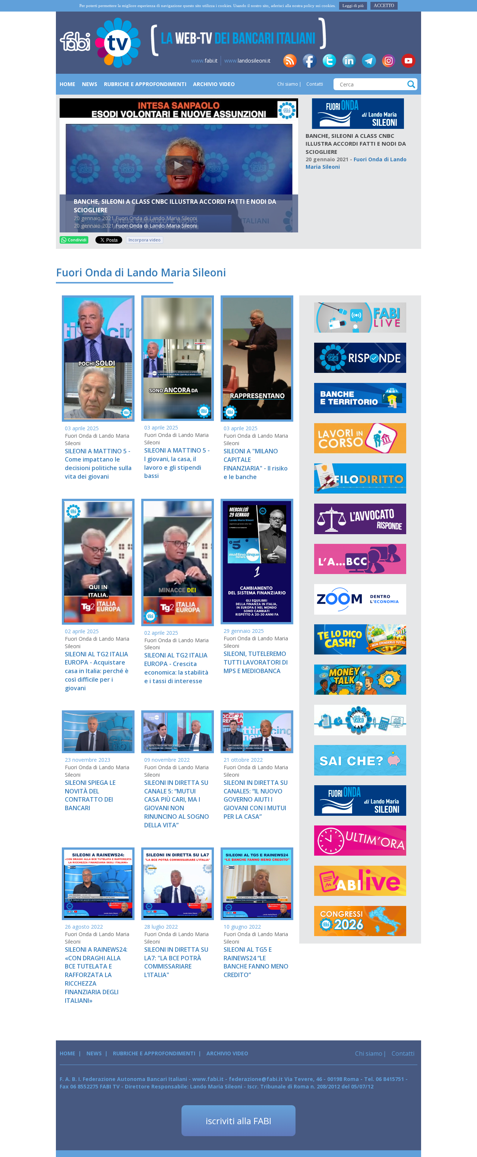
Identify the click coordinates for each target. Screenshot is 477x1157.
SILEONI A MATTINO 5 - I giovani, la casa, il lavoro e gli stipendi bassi (177, 463)
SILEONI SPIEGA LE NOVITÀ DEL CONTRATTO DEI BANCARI (90, 795)
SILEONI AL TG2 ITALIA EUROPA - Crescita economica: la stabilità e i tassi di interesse (176, 668)
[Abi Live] (360, 881)
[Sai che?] (360, 760)
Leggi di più (353, 5)
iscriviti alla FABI (238, 1121)
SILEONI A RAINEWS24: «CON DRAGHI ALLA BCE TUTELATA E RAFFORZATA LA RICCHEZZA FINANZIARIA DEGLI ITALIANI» (96, 975)
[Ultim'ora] (360, 840)
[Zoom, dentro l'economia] (360, 599)
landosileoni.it (247, 60)
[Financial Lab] (360, 720)
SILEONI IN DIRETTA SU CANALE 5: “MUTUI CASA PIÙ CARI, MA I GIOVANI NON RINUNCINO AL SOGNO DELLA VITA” (176, 804)
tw (329, 61)
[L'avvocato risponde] (360, 519)
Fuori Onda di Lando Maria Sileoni (156, 225)
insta (389, 61)
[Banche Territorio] (360, 398)
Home (67, 84)
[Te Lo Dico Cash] (360, 639)
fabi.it (204, 60)
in (349, 61)
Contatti (314, 84)
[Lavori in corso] (360, 438)
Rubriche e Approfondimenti (145, 84)
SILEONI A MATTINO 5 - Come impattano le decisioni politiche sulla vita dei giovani (98, 464)
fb (310, 61)
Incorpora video (145, 240)
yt (408, 61)
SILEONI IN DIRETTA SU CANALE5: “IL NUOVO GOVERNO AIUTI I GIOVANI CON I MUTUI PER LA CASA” (256, 800)
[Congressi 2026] (360, 921)
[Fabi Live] (360, 317)
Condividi (77, 240)
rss (290, 61)
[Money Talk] (360, 679)
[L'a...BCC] (360, 559)
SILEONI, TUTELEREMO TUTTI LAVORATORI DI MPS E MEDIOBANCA (256, 662)
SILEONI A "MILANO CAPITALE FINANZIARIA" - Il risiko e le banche (256, 464)
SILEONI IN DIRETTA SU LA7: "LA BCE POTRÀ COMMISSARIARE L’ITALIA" (176, 962)
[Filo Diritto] (360, 478)
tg (369, 61)
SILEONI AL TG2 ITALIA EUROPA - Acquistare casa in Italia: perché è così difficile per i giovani (97, 671)
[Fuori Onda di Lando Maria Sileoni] (358, 113)
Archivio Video (214, 84)
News (89, 84)
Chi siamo (287, 84)
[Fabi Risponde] (360, 358)
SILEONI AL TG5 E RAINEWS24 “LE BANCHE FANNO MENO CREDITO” (256, 962)
